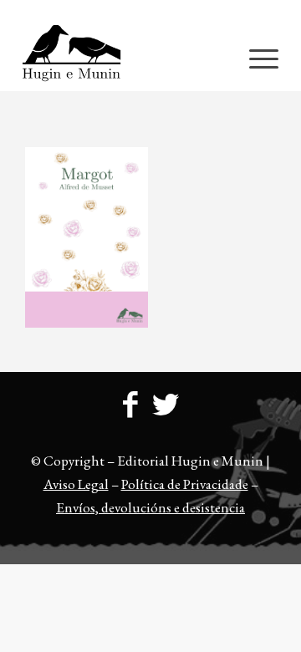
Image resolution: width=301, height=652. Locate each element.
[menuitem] (155, 12)
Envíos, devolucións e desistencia (150, 507)
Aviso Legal (76, 484)
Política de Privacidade (184, 484)
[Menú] (255, 57)
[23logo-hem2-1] (125, 57)
